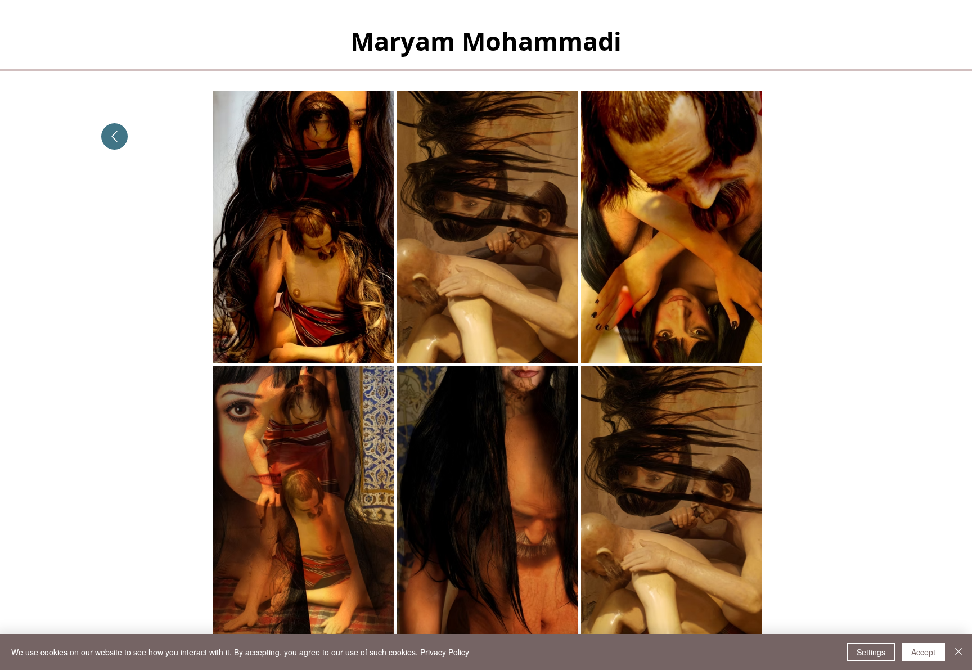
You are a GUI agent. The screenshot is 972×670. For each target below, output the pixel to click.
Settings (871, 652)
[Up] (114, 136)
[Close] (958, 652)
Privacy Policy (444, 652)
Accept (923, 652)
